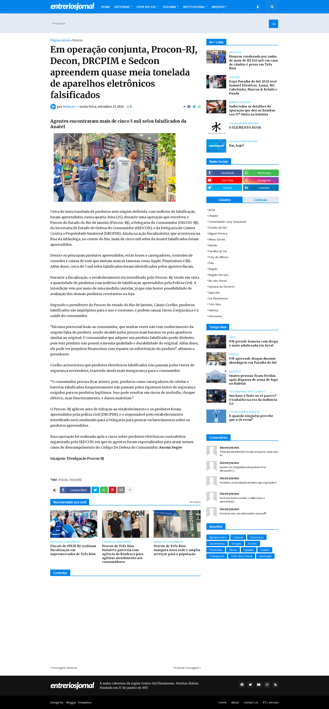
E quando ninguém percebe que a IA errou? (251, 418)
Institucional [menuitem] (194, 7)
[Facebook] (188, 107)
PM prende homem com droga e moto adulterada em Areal (253, 343)
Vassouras (215, 316)
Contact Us (251, 702)
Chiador (213, 216)
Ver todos (195, 502)
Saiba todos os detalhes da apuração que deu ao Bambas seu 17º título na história (252, 110)
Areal (211, 210)
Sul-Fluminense (218, 298)
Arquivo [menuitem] (218, 7)
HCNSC (252, 543)
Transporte (216, 556)
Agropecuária (218, 537)
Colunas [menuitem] (169, 7)
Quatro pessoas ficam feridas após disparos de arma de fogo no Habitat (253, 380)
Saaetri (264, 550)
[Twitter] (194, 107)
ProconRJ (75, 479)
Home (223, 702)
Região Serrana (218, 275)
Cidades (224, 200)
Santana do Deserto (221, 286)
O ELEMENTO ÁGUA (245, 127)
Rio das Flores (217, 280)
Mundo (212, 245)
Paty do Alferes (218, 257)
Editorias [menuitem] (121, 7)
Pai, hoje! (236, 145)
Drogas (236, 543)
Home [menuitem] (105, 7)
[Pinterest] (112, 490)
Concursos (257, 537)
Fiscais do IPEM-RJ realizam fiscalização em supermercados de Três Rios (73, 550)
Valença (213, 310)
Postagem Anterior (64, 668)
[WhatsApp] (199, 107)
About (235, 702)
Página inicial (60, 40)
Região (212, 269)
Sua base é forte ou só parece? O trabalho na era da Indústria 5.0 (253, 400)
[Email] (121, 490)
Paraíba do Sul (217, 251)
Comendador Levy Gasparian (227, 221)
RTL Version (271, 702)
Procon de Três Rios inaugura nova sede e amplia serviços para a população (177, 550)
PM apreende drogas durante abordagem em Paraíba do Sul (253, 360)
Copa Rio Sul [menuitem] (146, 7)
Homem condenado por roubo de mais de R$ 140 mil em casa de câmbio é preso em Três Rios (253, 62)
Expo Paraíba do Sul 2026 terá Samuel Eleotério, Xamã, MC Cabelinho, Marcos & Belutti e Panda (253, 87)
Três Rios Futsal (241, 556)
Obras (233, 550)
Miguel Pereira (217, 233)
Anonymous (229, 447)
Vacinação (265, 556)
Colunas (260, 200)
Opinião (249, 550)
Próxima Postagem (186, 668)
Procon (77, 40)
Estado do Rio (217, 227)
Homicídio (215, 550)
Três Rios (214, 304)
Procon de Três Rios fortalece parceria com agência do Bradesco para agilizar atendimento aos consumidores (122, 554)
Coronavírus (217, 543)
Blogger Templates (79, 702)
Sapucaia (214, 292)
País (211, 263)
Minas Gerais (216, 239)
